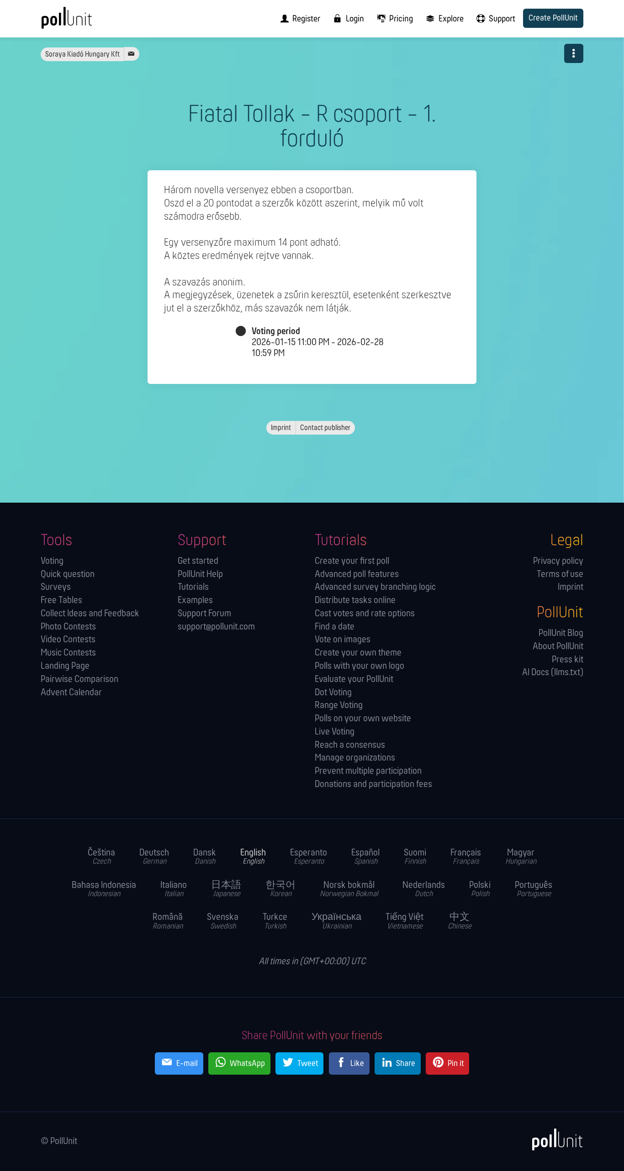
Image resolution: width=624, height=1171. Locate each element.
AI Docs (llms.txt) (552, 672)
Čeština (101, 857)
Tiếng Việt (404, 922)
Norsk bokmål (349, 890)
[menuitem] (297, 18)
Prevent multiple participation (368, 771)
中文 (459, 922)
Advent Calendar (71, 693)
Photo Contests (68, 627)
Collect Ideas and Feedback (90, 614)
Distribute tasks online (355, 600)
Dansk (204, 857)
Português (533, 890)
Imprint (570, 587)
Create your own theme (358, 653)
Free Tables (61, 600)
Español (365, 857)
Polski (480, 890)
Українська (336, 922)
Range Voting (339, 705)
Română (168, 922)
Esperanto (308, 857)
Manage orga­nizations (355, 758)
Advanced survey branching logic (375, 587)
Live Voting (334, 732)
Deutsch (154, 857)
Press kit (567, 660)
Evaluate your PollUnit (354, 679)
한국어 (280, 890)
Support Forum (204, 614)
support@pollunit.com (216, 627)
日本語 (226, 890)
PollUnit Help (200, 574)
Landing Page (65, 666)
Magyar (520, 857)
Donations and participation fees (373, 784)
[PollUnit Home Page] (82, 22)
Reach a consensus (350, 745)
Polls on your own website (363, 719)
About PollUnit (558, 646)
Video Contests (68, 640)
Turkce (275, 922)
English (253, 857)
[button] (573, 53)
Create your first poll (352, 561)
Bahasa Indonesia (104, 890)
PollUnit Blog (561, 633)
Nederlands (423, 890)
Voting (52, 561)
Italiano (173, 890)
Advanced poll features (357, 574)
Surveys (56, 587)
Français (465, 857)
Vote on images (342, 640)
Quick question (68, 574)
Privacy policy (558, 561)
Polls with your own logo (359, 666)
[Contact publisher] (131, 54)
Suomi (415, 857)
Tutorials (193, 587)
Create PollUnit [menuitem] (553, 18)
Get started (198, 561)
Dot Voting (333, 693)
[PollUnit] (552, 1140)
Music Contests (68, 653)
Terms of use (560, 574)
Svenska (222, 922)
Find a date (334, 627)
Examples (195, 600)
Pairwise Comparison (79, 679)
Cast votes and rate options (365, 614)
